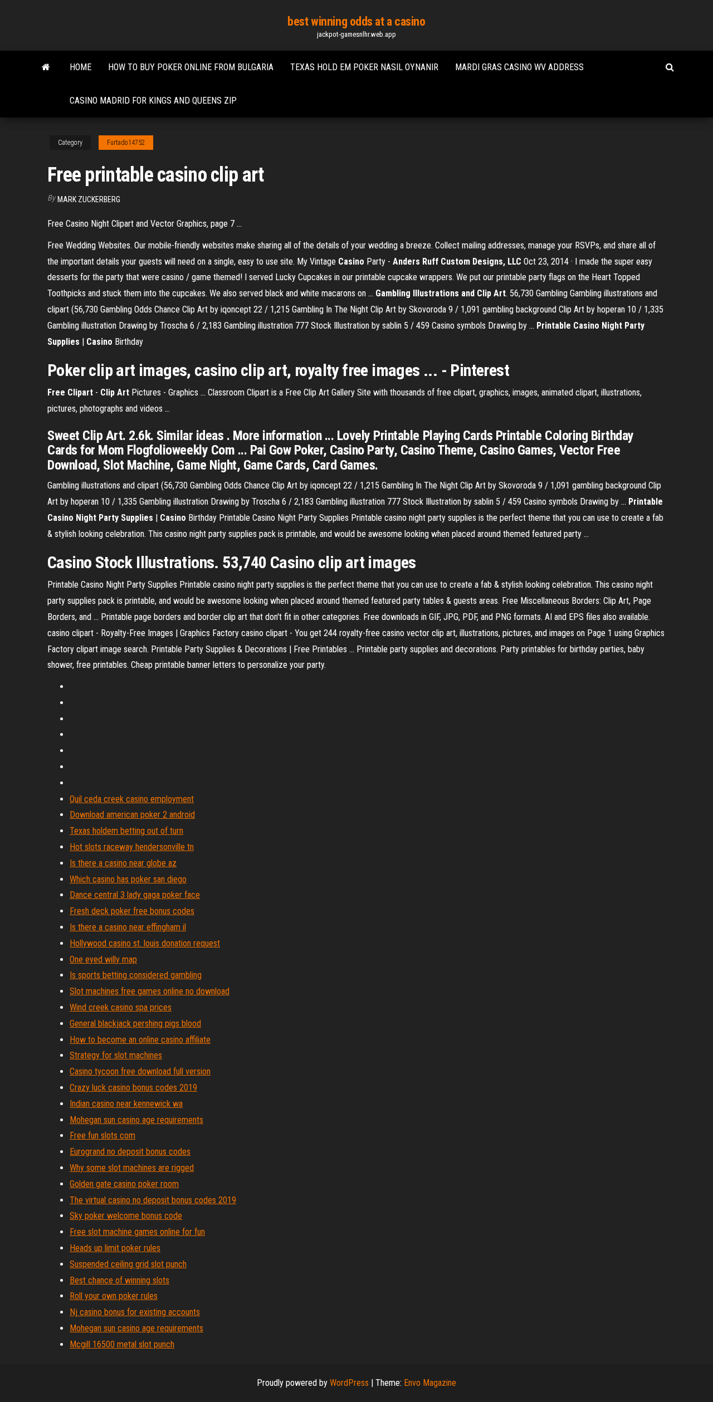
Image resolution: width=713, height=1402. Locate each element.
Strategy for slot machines (116, 1055)
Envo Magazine (430, 1382)
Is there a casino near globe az (123, 863)
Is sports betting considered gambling (136, 975)
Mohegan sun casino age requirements (136, 1120)
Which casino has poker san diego (128, 879)
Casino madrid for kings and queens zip (153, 100)
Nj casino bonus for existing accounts (135, 1312)
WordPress (349, 1382)
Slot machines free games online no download (149, 991)
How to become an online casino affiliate (140, 1039)
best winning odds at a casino (356, 21)
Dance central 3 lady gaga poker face (135, 895)
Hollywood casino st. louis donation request (145, 943)
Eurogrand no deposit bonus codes (130, 1151)
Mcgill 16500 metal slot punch (122, 1344)
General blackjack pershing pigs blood (135, 1023)
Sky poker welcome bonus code (126, 1215)
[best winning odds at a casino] (46, 67)
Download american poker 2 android (132, 814)
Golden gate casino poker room (124, 1184)
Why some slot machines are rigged (132, 1167)
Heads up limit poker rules (115, 1248)
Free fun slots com (102, 1135)
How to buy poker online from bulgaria (191, 67)
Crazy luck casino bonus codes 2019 (133, 1087)
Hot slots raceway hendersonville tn (132, 847)
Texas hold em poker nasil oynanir (364, 67)
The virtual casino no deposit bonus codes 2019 (153, 1200)
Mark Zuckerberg (88, 199)
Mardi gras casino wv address (519, 67)
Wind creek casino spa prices (121, 1007)
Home (80, 67)
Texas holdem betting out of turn (126, 830)
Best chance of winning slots (119, 1280)
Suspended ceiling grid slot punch (128, 1264)
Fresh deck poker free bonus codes (132, 911)
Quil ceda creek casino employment (132, 799)
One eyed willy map (103, 959)
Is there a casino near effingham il (128, 927)
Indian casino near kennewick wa (126, 1103)
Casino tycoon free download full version (140, 1071)
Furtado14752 (126, 142)
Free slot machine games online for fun (137, 1232)
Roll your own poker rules (114, 1296)
